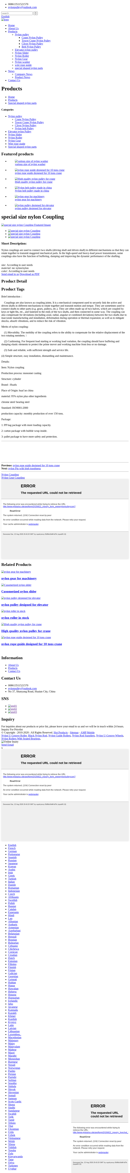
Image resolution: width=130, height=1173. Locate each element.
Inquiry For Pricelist (12, 729)
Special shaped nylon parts (22, 103)
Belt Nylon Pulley (31, 46)
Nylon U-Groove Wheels (109, 735)
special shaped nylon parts (29, 68)
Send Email (7, 744)
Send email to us (10, 274)
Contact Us (14, 80)
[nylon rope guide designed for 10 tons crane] (26, 637)
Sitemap (74, 732)
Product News (22, 77)
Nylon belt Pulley (24, 128)
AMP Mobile (88, 732)
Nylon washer (22, 62)
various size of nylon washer (30, 164)
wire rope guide (23, 65)
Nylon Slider (22, 52)
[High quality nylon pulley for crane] (21, 624)
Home (11, 25)
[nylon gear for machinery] (16, 571)
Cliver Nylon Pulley (32, 43)
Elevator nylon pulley (26, 49)
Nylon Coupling (10, 474)
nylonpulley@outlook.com (22, 688)
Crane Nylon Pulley (32, 37)
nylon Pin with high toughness (24, 468)
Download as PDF (30, 274)
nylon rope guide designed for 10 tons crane (38, 173)
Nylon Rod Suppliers (83, 735)
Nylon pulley (22, 34)
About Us (13, 28)
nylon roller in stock (15, 617)
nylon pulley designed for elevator (33, 208)
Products (12, 31)
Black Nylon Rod (37, 735)
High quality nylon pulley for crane (33, 181)
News (11, 71)
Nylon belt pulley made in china (32, 190)
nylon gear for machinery (28, 199)
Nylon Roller (22, 55)
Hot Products (61, 732)
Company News (23, 74)
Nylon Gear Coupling (13, 477)
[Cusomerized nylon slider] (16, 585)
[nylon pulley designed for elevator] (20, 598)
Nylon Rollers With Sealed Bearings (20, 738)
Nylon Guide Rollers (59, 735)
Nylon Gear (21, 58)
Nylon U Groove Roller (14, 735)
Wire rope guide (16, 143)
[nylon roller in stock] (13, 611)
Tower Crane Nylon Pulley (36, 40)
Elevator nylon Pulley (19, 131)
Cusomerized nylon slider (18, 591)
